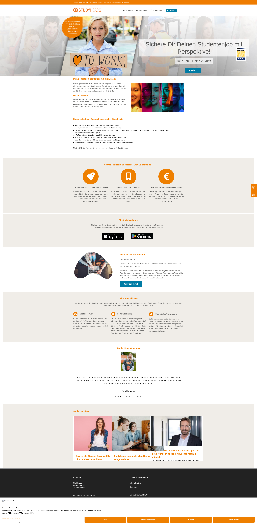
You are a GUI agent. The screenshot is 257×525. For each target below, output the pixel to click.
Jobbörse (133, 487)
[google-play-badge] (142, 233)
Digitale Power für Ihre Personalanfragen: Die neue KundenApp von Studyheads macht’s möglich (175, 453)
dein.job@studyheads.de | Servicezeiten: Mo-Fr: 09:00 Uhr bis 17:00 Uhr (109, 2)
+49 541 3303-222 (83, 2)
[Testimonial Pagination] (115, 396)
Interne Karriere (135, 483)
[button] (180, 10)
